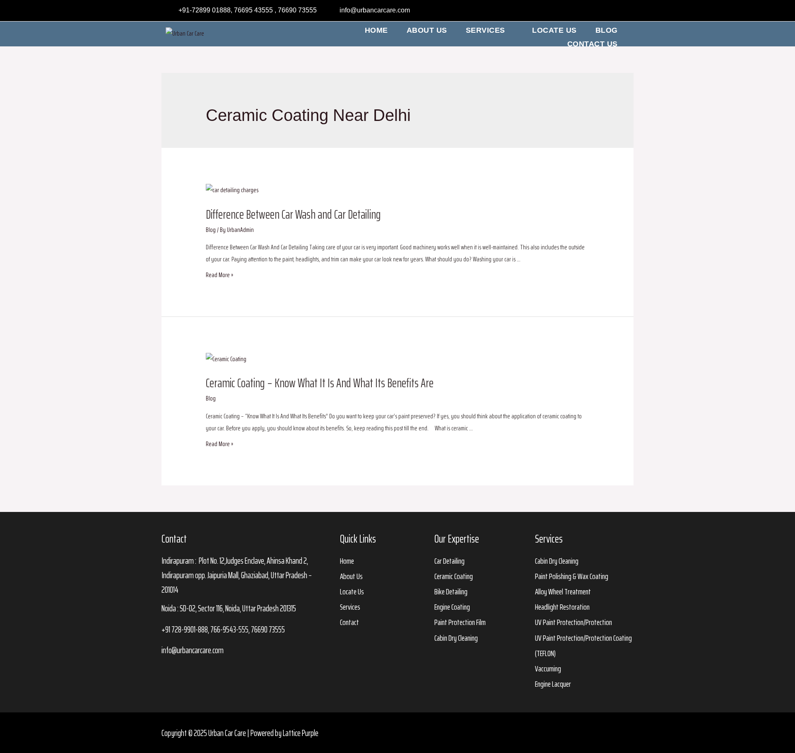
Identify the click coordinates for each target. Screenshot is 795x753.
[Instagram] (572, 11)
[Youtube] (620, 11)
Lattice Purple (300, 733)
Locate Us (554, 30)
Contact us (592, 44)
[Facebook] (556, 11)
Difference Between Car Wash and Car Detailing (293, 214)
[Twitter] (588, 11)
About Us (427, 30)
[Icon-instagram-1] (618, 733)
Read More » (219, 275)
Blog (606, 30)
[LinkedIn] (604, 11)
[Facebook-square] (602, 733)
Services (485, 30)
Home (376, 30)
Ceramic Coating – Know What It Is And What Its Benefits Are (320, 383)
